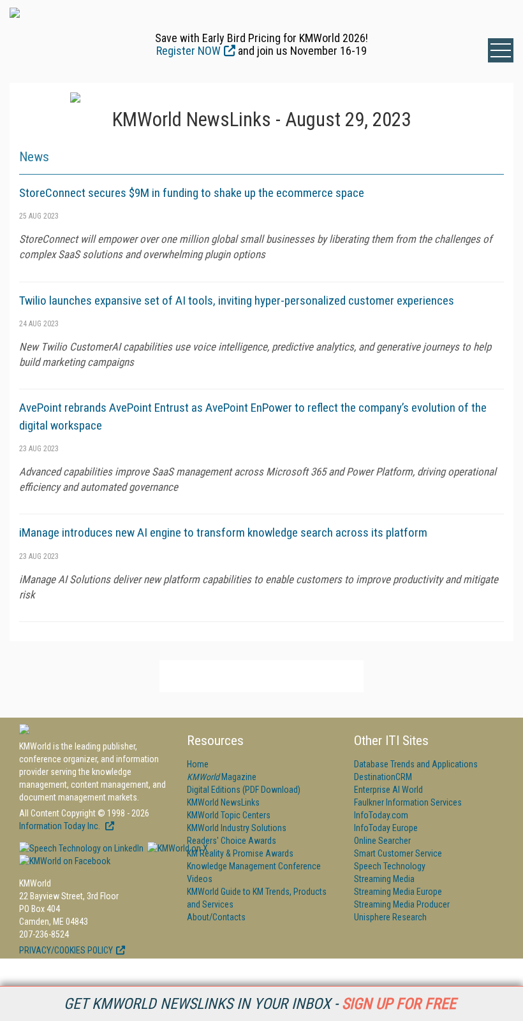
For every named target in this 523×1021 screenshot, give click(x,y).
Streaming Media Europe (398, 892)
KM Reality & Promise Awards (240, 853)
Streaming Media (384, 879)
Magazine (221, 777)
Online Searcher (382, 841)
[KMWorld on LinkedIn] (81, 848)
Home (198, 764)
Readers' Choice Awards (231, 841)
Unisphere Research (390, 917)
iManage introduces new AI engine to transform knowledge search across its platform (223, 532)
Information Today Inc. (60, 826)
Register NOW (188, 50)
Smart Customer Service (398, 853)
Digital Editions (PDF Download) (243, 790)
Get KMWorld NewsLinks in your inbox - (260, 1004)
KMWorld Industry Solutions (236, 828)
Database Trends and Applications (416, 764)
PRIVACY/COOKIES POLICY (66, 950)
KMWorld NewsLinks (223, 802)
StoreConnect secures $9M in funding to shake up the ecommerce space (191, 192)
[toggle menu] (500, 50)
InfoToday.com (381, 815)
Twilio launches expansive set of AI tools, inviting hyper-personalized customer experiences (236, 300)
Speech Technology (389, 866)
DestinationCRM (383, 777)
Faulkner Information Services (408, 802)
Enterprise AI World (388, 790)
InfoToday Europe (386, 828)
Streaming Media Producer (402, 904)
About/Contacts (216, 917)
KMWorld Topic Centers (228, 815)
